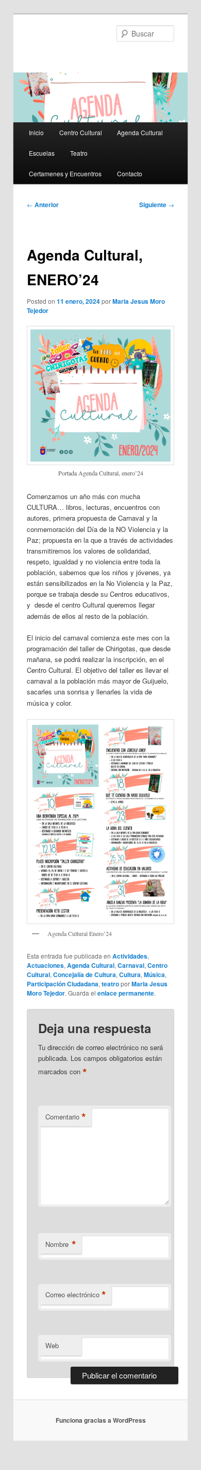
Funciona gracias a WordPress (101, 1420)
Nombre (60, 1244)
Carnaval (131, 965)
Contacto (129, 173)
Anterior (43, 204)
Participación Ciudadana (62, 983)
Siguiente (156, 204)
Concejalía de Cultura (84, 974)
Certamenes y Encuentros (65, 173)
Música (154, 974)
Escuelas (42, 153)
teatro (110, 983)
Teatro (79, 153)
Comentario (65, 1117)
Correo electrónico (75, 1295)
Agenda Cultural (140, 132)
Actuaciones (45, 965)
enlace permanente (125, 993)
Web (52, 1345)
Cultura (130, 974)
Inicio (36, 132)
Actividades (129, 956)
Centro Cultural (80, 132)
